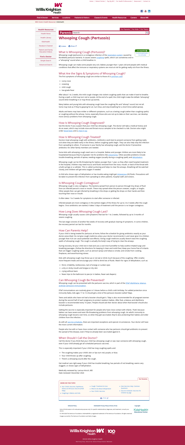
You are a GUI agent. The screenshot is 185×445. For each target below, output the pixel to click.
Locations (66, 18)
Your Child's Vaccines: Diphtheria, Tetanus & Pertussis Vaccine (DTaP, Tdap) (73, 389)
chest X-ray (82, 131)
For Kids (135, 29)
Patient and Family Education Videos (46, 51)
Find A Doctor (42, 18)
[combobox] (109, 32)
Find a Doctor (46, 56)
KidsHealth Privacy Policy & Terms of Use (105, 406)
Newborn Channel (46, 46)
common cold (116, 76)
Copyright (137, 406)
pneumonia (113, 155)
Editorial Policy (72, 406)
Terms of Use (89, 441)
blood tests (68, 131)
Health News (46, 34)
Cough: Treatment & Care (99, 386)
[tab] (143, 378)
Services (55, 18)
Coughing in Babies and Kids (71, 393)
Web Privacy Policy (80, 441)
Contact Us (146, 1)
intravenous (122, 174)
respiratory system (115, 55)
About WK (144, 18)
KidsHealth (46, 42)
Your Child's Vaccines (98, 391)
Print (73, 46)
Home (91, 1)
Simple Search (45, 61)
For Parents (125, 29)
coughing (100, 57)
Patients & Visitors (82, 18)
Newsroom (137, 1)
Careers (134, 18)
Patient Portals (100, 1)
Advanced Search (45, 65)
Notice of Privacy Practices (99, 441)
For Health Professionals (124, 1)
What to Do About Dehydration (101, 389)
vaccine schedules (75, 322)
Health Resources (119, 18)
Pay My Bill (110, 1)
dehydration (137, 157)
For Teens (144, 29)
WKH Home (39, 22)
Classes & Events (100, 18)
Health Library (45, 38)
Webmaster (109, 441)
